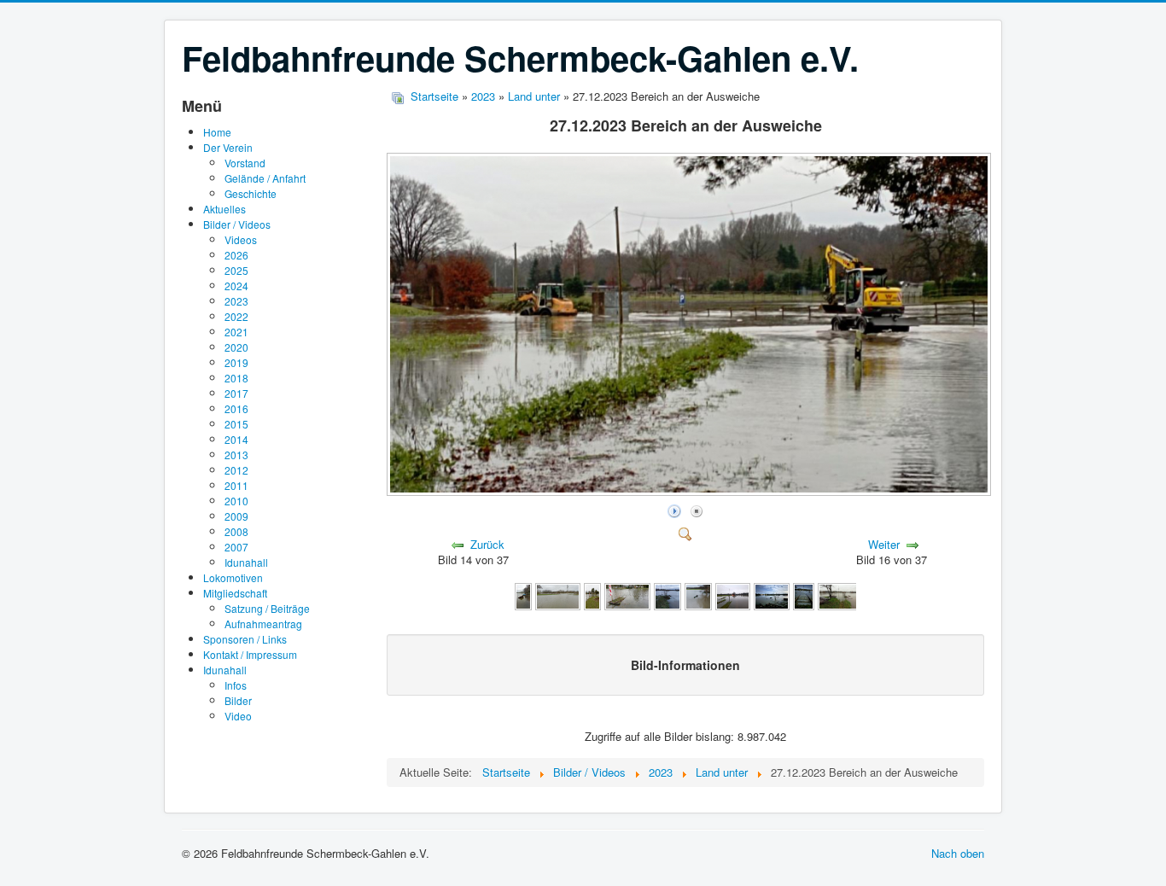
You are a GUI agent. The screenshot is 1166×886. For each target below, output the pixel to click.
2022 (236, 316)
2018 (236, 377)
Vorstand (244, 162)
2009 (236, 516)
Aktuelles (224, 208)
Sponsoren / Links (245, 639)
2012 (236, 470)
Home (217, 132)
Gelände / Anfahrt (265, 178)
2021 (236, 331)
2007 (236, 546)
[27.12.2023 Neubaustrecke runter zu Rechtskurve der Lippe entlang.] (772, 594)
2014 (236, 439)
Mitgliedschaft (235, 593)
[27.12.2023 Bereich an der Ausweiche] (690, 491)
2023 (236, 301)
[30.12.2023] (523, 594)
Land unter (535, 96)
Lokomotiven (233, 577)
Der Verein (228, 147)
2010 (236, 500)
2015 (236, 424)
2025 (236, 270)
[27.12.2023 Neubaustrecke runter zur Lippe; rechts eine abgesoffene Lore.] (841, 594)
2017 (236, 393)
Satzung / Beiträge (267, 608)
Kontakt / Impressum (250, 654)
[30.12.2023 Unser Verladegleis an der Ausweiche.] (627, 594)
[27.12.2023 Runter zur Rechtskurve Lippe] (803, 594)
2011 (236, 485)
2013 (236, 454)
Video (238, 715)
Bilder (238, 700)
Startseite (434, 96)
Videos (240, 239)
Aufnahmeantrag (263, 623)
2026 (236, 255)
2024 (236, 285)
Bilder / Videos (237, 224)
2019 (236, 362)
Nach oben (957, 853)
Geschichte (250, 193)
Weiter (884, 544)
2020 (236, 347)
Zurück (487, 544)
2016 (236, 408)
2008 (236, 531)
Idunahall (246, 562)
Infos (235, 685)
